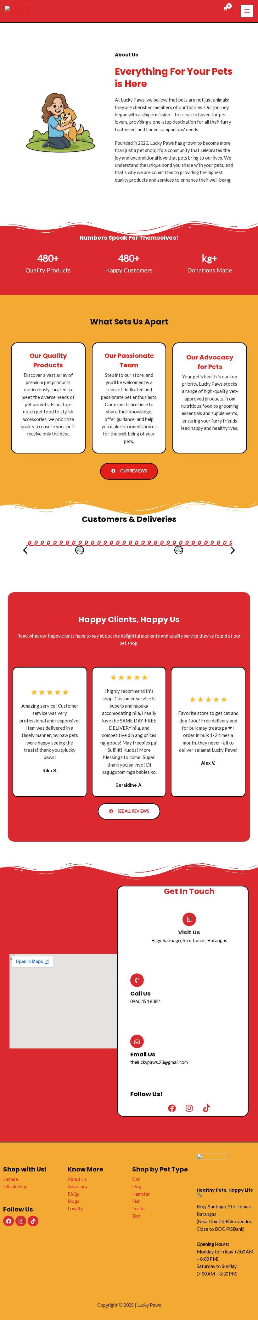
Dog (136, 1186)
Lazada (10, 1179)
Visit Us (189, 932)
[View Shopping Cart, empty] (225, 9)
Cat (136, 1179)
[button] (25, 550)
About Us (77, 1179)
